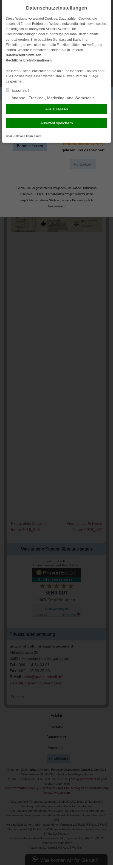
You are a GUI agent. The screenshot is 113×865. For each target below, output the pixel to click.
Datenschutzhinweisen (23, 55)
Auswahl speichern (56, 123)
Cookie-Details (15, 135)
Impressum (33, 135)
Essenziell (20, 90)
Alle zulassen (56, 109)
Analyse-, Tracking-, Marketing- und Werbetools (52, 98)
